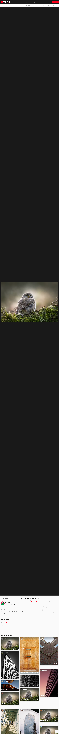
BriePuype (6, 693)
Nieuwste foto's (23, 5)
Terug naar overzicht (8, 9)
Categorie (6, 622)
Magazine (27, 2)
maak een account (38, 601)
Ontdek (16, 2)
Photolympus (6, 681)
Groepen (50, 5)
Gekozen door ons (10, 5)
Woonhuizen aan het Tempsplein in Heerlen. (44, 664)
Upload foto (41, 2)
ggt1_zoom (25, 689)
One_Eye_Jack (11, 604)
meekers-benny (6, 639)
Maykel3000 (6, 652)
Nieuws (21, 2)
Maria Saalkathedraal (44, 720)
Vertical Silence (44, 695)
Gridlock (23, 685)
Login (32, 601)
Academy (32, 2)
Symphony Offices (5, 689)
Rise (2, 677)
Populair (17, 5)
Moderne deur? (24, 672)
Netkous (3, 649)
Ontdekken (3, 5)
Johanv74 (44, 726)
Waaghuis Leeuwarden (25, 699)
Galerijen (45, 5)
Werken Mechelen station (5, 703)
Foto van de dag (38, 5)
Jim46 (43, 710)
